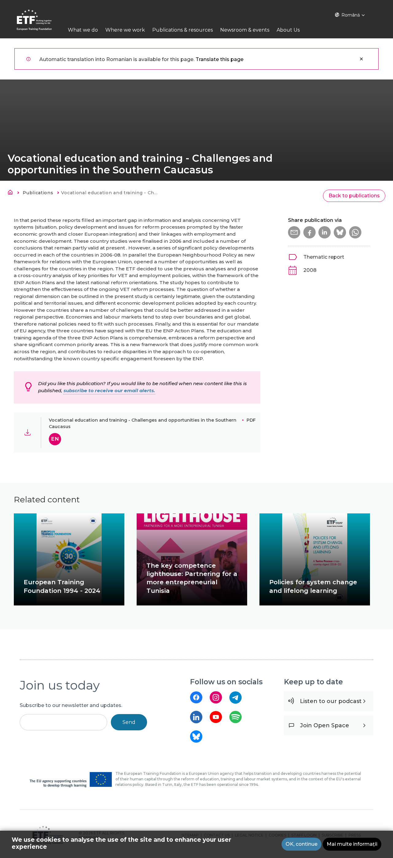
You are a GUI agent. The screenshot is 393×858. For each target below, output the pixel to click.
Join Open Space (324, 725)
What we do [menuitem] (83, 30)
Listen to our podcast (331, 701)
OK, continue (301, 844)
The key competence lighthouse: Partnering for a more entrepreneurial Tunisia (191, 578)
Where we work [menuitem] (125, 30)
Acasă (12, 193)
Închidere (361, 59)
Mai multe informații (352, 844)
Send (129, 722)
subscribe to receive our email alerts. (109, 390)
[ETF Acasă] (40, 23)
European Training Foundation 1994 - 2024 (62, 586)
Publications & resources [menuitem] (182, 30)
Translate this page (219, 59)
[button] (294, 232)
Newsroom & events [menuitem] (244, 30)
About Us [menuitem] (288, 30)
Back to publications (354, 196)
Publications (38, 192)
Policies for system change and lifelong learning (313, 586)
